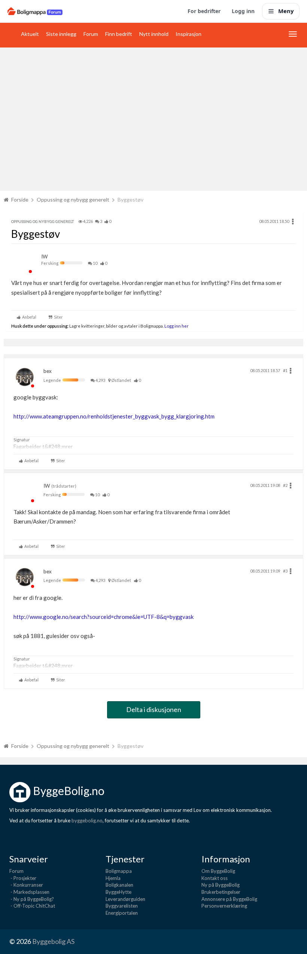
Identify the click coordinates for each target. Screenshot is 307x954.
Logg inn (243, 11)
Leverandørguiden (125, 899)
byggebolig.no (87, 820)
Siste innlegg (61, 34)
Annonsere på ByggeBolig (229, 899)
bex (47, 371)
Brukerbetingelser (220, 892)
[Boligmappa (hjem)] (35, 11)
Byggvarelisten (122, 906)
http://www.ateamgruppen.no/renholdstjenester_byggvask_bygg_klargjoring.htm (114, 416)
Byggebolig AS (53, 941)
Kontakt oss (214, 878)
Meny (286, 11)
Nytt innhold (153, 34)
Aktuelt (30, 34)
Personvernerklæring (224, 906)
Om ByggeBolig (218, 871)
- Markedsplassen (29, 892)
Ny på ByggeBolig (220, 885)
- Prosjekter (22, 878)
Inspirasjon (188, 34)
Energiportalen (122, 913)
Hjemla (113, 878)
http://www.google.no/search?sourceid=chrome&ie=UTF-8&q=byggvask (103, 616)
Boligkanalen (119, 885)
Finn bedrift (118, 34)
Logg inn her (176, 325)
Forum (90, 34)
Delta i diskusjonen (153, 709)
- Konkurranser (26, 885)
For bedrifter (204, 11)
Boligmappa (119, 871)
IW (44, 257)
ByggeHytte (118, 892)
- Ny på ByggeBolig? (31, 899)
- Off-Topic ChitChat (32, 906)
